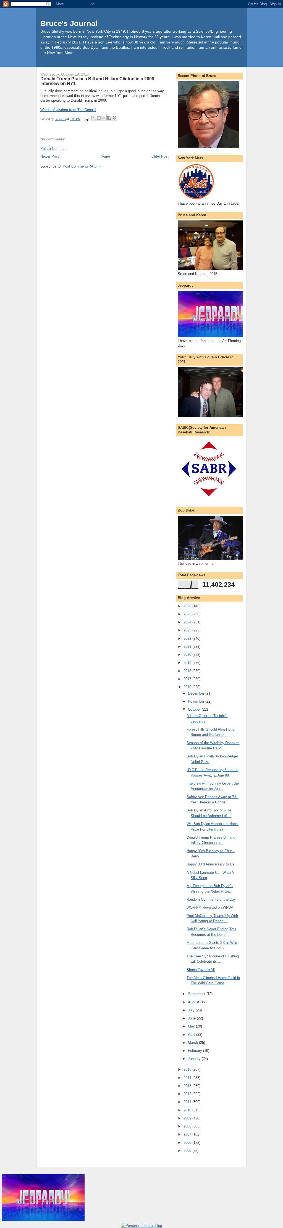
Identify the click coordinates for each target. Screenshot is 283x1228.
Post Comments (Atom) (82, 166)
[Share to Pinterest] (114, 117)
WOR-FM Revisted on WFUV (210, 907)
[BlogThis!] (98, 117)
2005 (188, 1151)
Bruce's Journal (69, 23)
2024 (188, 622)
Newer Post (49, 156)
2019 (188, 663)
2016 (188, 687)
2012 (188, 1094)
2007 (188, 1134)
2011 (188, 1102)
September (197, 994)
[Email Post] (86, 119)
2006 (188, 1142)
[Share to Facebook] (109, 117)
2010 (188, 1110)
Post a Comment (53, 149)
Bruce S (60, 119)
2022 (188, 638)
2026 (188, 606)
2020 (188, 654)
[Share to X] (104, 117)
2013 (188, 1086)
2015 (188, 1069)
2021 (188, 646)
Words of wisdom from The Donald (68, 110)
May (192, 1026)
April (192, 1034)
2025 (188, 614)
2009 (188, 1118)
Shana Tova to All (201, 970)
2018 (188, 671)
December (196, 693)
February (195, 1051)
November (196, 701)
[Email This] (93, 117)
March (193, 1043)
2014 (188, 1078)
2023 (188, 630)
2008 (188, 1126)
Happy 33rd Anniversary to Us (210, 864)
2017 (188, 679)
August (194, 1002)
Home (105, 156)
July (192, 1010)
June (192, 1018)
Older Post (160, 156)
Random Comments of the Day (211, 899)
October (195, 709)
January (195, 1059)
